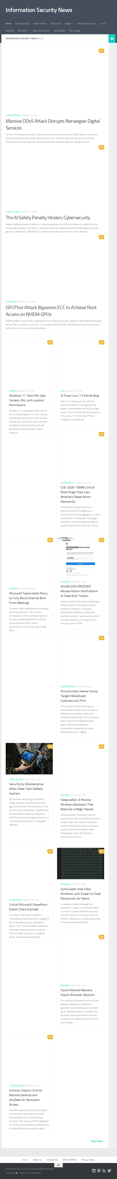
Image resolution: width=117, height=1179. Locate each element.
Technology (74, 30)
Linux (103, 23)
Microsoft (22, 30)
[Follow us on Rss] (104, 1171)
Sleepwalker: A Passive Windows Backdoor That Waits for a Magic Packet (76, 804)
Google (67, 23)
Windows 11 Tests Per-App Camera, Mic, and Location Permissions (27, 400)
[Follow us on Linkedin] (94, 1171)
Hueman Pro (36, 1173)
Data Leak (55, 23)
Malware (10, 30)
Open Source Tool (41, 30)
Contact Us (52, 1159)
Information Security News (39, 10)
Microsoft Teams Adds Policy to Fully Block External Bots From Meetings (28, 598)
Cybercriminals (40, 23)
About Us (37, 1159)
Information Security (87, 23)
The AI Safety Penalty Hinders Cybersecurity (48, 218)
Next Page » (97, 1141)
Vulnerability (59, 30)
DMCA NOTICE (70, 1159)
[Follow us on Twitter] (109, 1171)
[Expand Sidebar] (112, 38)
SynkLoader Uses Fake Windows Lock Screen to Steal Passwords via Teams (80, 893)
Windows (13, 391)
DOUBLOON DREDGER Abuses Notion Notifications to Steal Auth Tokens (79, 591)
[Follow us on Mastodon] (99, 1171)
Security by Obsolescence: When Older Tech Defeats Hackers (26, 788)
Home (8, 23)
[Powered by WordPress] (16, 1173)
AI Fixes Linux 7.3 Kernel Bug (79, 395)
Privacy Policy (88, 1159)
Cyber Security (22, 23)
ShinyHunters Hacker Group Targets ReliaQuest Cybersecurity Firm (79, 696)
